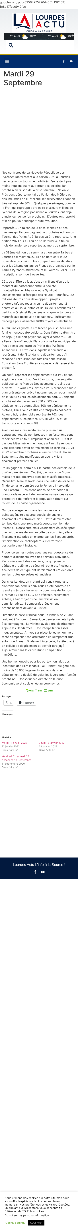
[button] (7, 61)
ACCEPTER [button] (36, 1222)
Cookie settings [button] (15, 1222)
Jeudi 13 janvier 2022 (51, 742)
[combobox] (40, 45)
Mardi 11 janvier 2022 (14, 742)
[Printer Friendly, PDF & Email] (39, 690)
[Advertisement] (39, 129)
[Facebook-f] (35, 872)
